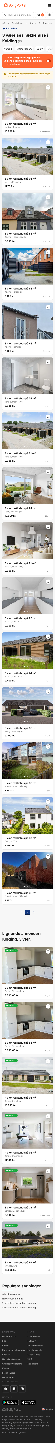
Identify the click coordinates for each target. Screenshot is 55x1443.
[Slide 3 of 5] (27, 117)
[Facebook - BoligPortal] (5, 1388)
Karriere (5, 1368)
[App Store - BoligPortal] (28, 1402)
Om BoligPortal (9, 1336)
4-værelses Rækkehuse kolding (19, 1307)
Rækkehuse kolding (12, 1298)
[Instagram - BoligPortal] (22, 1388)
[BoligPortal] (15, 5)
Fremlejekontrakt (35, 1345)
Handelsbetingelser (11, 1359)
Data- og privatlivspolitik (13, 1350)
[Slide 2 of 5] (26, 117)
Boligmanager (8, 1373)
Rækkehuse (17, 23)
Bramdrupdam (24, 48)
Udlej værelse (34, 1336)
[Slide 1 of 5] (24, 117)
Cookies (6, 1354)
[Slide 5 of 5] (31, 117)
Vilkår (30, 1359)
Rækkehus (11, 28)
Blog (4, 1341)
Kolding (33, 23)
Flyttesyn (32, 1341)
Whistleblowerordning (12, 1364)
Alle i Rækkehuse (11, 1294)
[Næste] (34, 912)
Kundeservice (34, 1354)
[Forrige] (21, 912)
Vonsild (8, 48)
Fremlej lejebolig (35, 1350)
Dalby (40, 48)
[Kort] (50, 15)
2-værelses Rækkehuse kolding (19, 1303)
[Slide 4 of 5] (29, 117)
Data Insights (8, 1377)
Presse (5, 1345)
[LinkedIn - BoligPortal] (13, 1388)
